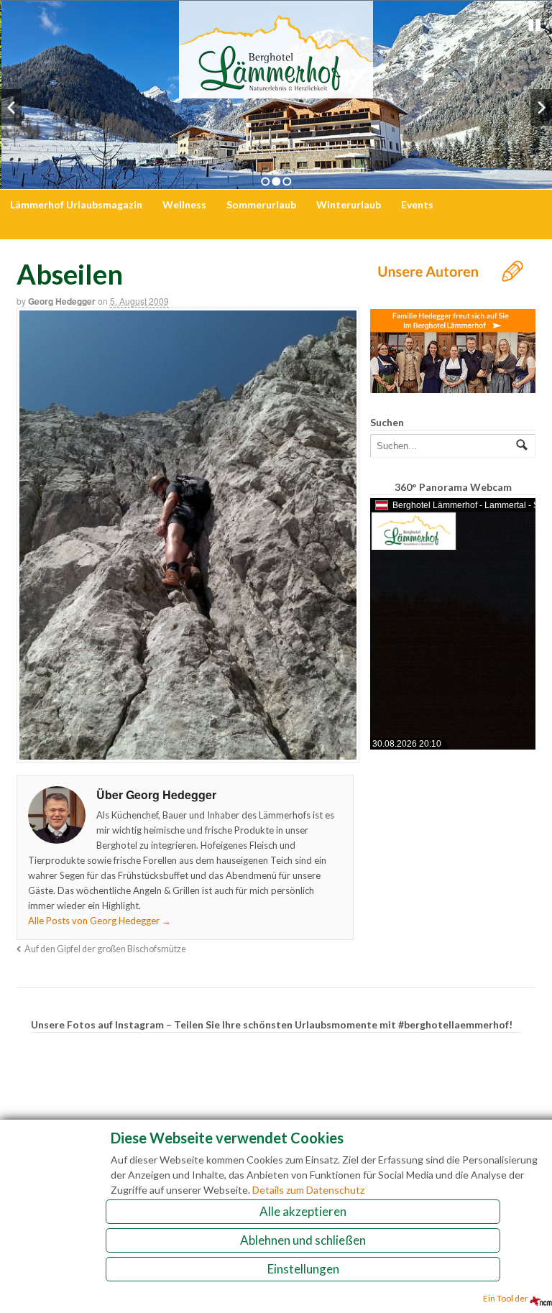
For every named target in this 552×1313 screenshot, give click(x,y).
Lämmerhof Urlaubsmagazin (76, 204)
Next (541, 107)
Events (417, 204)
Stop (534, 25)
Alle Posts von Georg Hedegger (99, 920)
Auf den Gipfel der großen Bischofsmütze (105, 949)
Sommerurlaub (261, 204)
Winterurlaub (348, 204)
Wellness (184, 204)
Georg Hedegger (62, 301)
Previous (11, 107)
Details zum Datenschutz (308, 1190)
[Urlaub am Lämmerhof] (276, 91)
